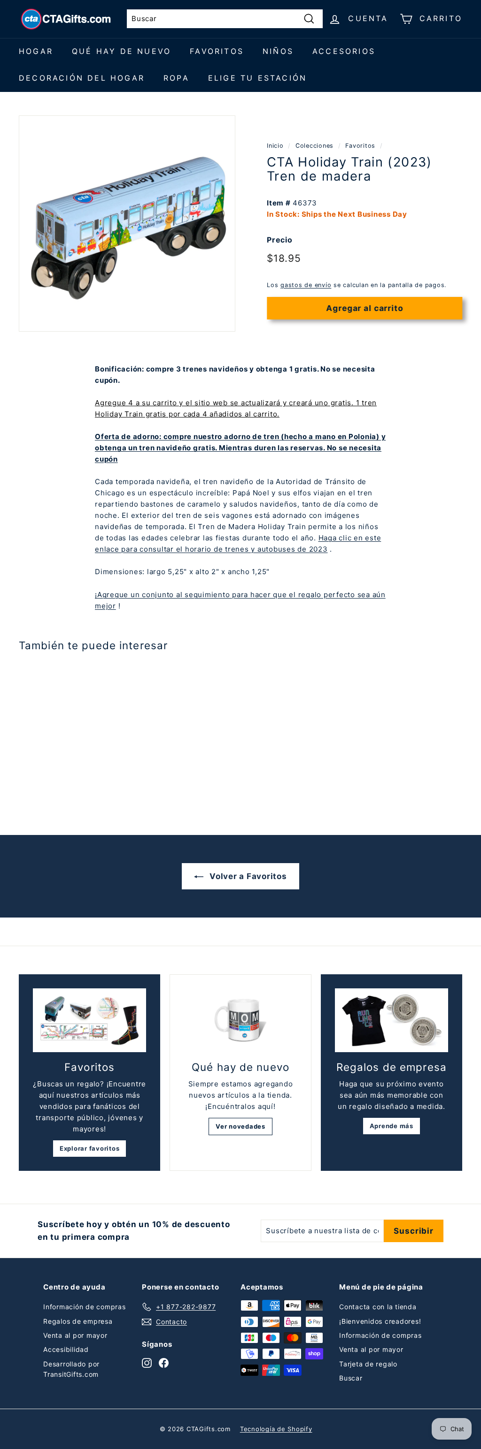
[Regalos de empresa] (391, 1020)
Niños (278, 51)
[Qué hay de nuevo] (240, 1020)
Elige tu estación (257, 78)
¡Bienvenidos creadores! (380, 1321)
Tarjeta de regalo (368, 1364)
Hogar (36, 51)
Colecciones (314, 145)
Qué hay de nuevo (121, 51)
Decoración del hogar (82, 78)
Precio (280, 239)
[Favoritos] (89, 1020)
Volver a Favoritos (247, 876)
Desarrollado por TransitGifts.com (71, 1369)
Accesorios (343, 51)
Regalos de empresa (78, 1321)
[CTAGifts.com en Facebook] (164, 1362)
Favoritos (217, 51)
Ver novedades (240, 1126)
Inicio (275, 145)
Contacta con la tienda (378, 1307)
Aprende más (391, 1126)
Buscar (351, 1378)
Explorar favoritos (90, 1148)
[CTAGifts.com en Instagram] (147, 1362)
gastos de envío (305, 284)
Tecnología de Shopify (276, 1429)
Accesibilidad (66, 1349)
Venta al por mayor (75, 1335)
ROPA (176, 78)
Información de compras (84, 1307)
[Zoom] (127, 223)
